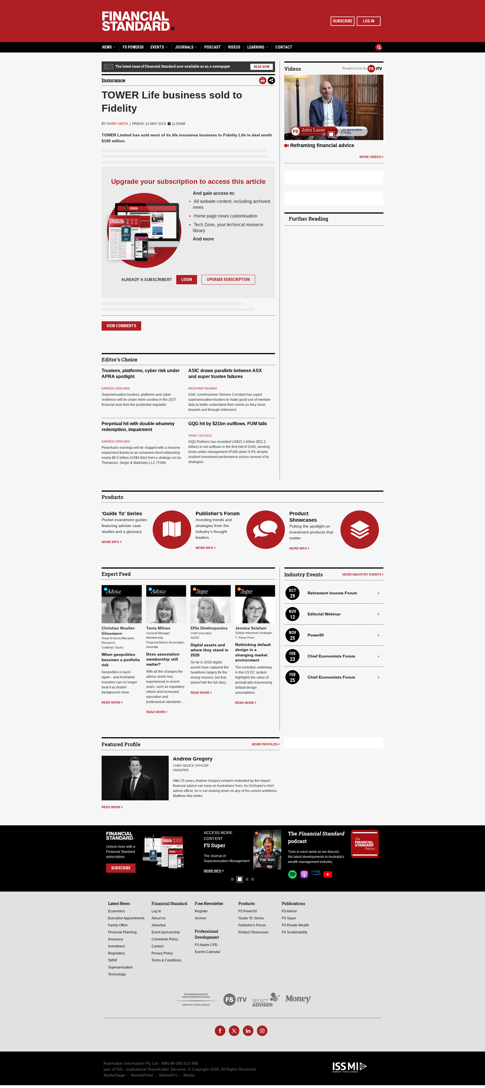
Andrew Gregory (192, 759)
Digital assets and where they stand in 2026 (209, 650)
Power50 (316, 635)
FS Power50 (133, 47)
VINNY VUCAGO (200, 435)
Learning (256, 47)
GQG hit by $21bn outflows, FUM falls (227, 423)
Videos (234, 47)
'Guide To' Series (122, 513)
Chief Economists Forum (331, 656)
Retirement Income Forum (332, 593)
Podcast (212, 47)
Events (157, 47)
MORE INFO (110, 542)
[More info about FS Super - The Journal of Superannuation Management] (221, 849)
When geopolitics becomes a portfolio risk (121, 659)
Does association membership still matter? (163, 659)
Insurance (113, 80)
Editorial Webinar (324, 614)
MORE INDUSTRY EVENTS (361, 574)
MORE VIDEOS (370, 163)
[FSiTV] (374, 68)
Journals (184, 47)
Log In (368, 21)
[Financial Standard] (138, 21)
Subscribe (342, 21)
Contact (283, 47)
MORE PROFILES (264, 744)
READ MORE (111, 702)
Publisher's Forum (218, 513)
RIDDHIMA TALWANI (202, 388)
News (107, 47)
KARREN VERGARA (116, 388)
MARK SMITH (117, 124)
